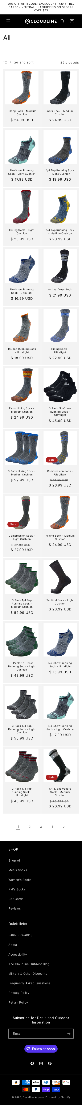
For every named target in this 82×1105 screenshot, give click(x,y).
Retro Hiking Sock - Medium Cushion (21, 410)
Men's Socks (17, 870)
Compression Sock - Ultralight (60, 473)
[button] (8, 21)
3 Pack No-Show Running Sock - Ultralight (60, 411)
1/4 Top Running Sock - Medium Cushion (60, 231)
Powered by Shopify (57, 1097)
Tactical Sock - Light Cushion (60, 602)
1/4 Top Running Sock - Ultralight (22, 350)
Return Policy (18, 1002)
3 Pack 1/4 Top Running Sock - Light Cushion (22, 729)
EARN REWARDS (20, 935)
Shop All (14, 860)
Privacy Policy (18, 992)
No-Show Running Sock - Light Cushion (22, 172)
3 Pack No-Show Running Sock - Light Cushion (22, 666)
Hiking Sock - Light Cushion (21, 231)
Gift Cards (16, 899)
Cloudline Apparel (34, 1097)
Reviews (14, 908)
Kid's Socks (17, 889)
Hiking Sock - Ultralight (60, 350)
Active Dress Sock (60, 289)
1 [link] (18, 827)
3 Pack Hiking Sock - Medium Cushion (22, 473)
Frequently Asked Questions (29, 983)
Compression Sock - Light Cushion (22, 537)
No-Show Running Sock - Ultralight (22, 291)
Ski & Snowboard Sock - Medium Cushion (60, 792)
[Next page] (63, 826)
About (12, 944)
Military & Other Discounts (27, 973)
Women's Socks (20, 879)
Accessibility (17, 954)
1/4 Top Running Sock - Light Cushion (60, 172)
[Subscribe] (68, 1034)
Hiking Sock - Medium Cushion (22, 112)
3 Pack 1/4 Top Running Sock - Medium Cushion (22, 603)
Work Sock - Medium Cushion (60, 112)
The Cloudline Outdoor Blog (29, 964)
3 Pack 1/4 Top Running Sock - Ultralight (22, 792)
